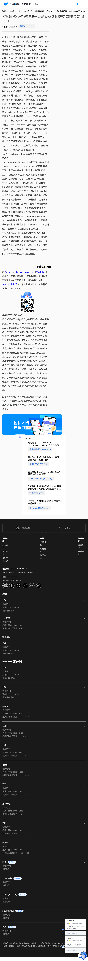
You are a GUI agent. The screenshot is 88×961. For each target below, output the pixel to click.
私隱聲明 (81, 552)
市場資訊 (14, 11)
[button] (44, 605)
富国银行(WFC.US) (38, 464)
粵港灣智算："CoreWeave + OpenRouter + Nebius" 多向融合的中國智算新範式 (44, 444)
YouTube (40, 272)
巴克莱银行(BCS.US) (39, 508)
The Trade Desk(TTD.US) (40, 478)
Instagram (29, 272)
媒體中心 (43, 556)
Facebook (9, 272)
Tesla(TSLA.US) (36, 493)
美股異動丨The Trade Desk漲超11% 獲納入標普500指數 (44, 473)
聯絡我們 (43, 550)
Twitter (19, 272)
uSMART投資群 (9, 284)
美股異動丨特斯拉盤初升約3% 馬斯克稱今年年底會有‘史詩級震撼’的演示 (44, 487)
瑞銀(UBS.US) (26, 26)
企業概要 (43, 543)
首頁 (4, 11)
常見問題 (5, 552)
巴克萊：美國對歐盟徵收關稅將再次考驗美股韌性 (45, 502)
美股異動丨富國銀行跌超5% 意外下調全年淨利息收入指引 (44, 458)
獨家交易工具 (5, 559)
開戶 (77, 4)
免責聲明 (81, 546)
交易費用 (5, 546)
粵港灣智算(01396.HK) (40, 449)
